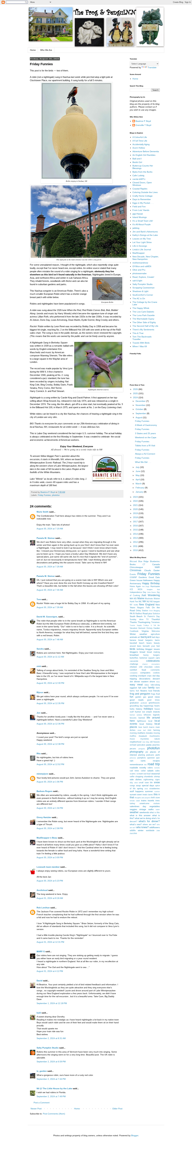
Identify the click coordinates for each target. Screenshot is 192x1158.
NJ (148, 601)
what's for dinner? (149, 821)
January (140, 492)
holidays (148, 708)
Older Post (117, 1108)
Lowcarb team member (48, 867)
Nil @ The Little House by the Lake (54, 1088)
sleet (136, 783)
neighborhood (135, 742)
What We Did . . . (143, 462)
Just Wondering (150, 595)
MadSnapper (138, 253)
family (151, 687)
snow (157, 782)
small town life (146, 783)
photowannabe (139, 273)
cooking (133, 675)
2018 (135, 517)
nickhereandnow (140, 263)
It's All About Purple (141, 224)
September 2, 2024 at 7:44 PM (51, 1079)
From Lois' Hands (140, 210)
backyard (146, 637)
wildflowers (154, 827)
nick (39, 666)
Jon (38, 713)
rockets (157, 768)
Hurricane (155, 586)
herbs (132, 709)
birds (132, 649)
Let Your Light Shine (142, 242)
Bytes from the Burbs (142, 172)
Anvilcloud (42, 890)
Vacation (133, 628)
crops (149, 676)
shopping (139, 777)
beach (141, 643)
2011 (135, 546)
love (140, 727)
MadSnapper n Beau (47, 838)
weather (134, 812)
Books (133, 564)
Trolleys (146, 625)
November (141, 405)
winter (141, 830)
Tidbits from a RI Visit (145, 445)
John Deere (151, 592)
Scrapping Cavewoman (143, 287)
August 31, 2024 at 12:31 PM (50, 942)
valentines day (138, 806)
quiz (158, 758)
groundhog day (136, 706)
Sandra (40, 649)
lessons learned (137, 718)
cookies (156, 673)
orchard (133, 745)
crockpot (142, 675)
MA (131, 598)
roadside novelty (138, 767)
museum (143, 736)
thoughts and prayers (142, 798)
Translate (152, 67)
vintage (142, 809)
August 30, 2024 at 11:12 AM (50, 657)
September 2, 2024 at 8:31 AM (51, 1038)
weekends (144, 812)
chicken (133, 667)
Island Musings (139, 217)
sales (157, 771)
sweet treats (142, 795)
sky (131, 783)
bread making (153, 652)
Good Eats (154, 577)
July (138, 467)
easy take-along (152, 685)
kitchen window (136, 715)
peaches (156, 745)
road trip (154, 764)
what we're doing (143, 818)
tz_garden (42, 1071)
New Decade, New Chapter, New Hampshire (145, 257)
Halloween (148, 580)
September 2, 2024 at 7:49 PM (51, 1096)
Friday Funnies (44, 495)
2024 (135, 397)
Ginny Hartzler (44, 817)
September (141, 413)
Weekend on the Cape (145, 437)
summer (149, 791)
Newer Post (36, 1108)
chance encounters (151, 664)
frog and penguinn (140, 693)
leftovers (147, 715)
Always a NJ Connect (145, 454)
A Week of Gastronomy (146, 425)
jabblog (135, 228)
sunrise (157, 791)
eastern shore (148, 681)
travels (151, 800)
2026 (135, 389)
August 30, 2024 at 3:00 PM (50, 857)
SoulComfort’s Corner (142, 295)
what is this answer (140, 815)
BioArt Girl (137, 162)
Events (133, 574)
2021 (135, 505)
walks (151, 809)
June (138, 471)
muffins (133, 736)
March (139, 483)
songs (132, 786)
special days (148, 785)
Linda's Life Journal (141, 249)
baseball (133, 643)
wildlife (133, 830)
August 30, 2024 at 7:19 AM (50, 528)
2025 (135, 393)
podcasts (150, 755)
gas (144, 697)
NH (144, 601)
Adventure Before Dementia (145, 151)
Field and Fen (139, 206)
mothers (141, 733)
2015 (135, 529)
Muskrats (149, 599)
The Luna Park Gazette (143, 315)
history (139, 709)
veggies (133, 809)
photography (137, 751)
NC (140, 601)
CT (144, 564)
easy (158, 682)
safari (143, 771)
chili (140, 667)
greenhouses (154, 703)
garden (138, 697)
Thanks (133, 622)
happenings (148, 706)
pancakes (141, 745)
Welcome (156, 631)
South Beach (136, 616)
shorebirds (148, 777)
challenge (134, 664)
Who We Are (46, 50)
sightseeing (148, 780)
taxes (150, 795)
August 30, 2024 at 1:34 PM (50, 808)
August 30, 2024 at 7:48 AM (50, 639)
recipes (156, 760)
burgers (156, 655)
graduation (134, 703)
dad (154, 676)
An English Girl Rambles (143, 155)
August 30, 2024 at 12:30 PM (50, 683)
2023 (135, 497)
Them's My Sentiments (143, 329)
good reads (137, 700)
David (39, 980)
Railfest (138, 614)
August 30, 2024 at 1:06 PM (50, 782)
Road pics (147, 613)
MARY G (41, 951)
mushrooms (155, 736)
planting (141, 755)
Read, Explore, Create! (143, 277)
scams (133, 774)
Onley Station (142, 611)
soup (138, 785)
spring (140, 788)
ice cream (147, 712)
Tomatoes (155, 622)
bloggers (134, 652)
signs (157, 780)
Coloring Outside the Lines (145, 192)
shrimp (157, 777)
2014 (135, 534)
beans (149, 643)
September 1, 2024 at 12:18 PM (52, 1003)
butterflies (134, 658)
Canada (156, 564)
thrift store (155, 798)
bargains (149, 640)
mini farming (154, 730)
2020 (135, 509)
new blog (145, 742)
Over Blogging (154, 611)
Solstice (156, 614)
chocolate (148, 667)
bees (139, 646)
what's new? (136, 824)
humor (138, 712)
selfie (132, 777)
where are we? (149, 824)
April (138, 479)
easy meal (136, 684)
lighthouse (141, 721)
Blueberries (155, 561)
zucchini (133, 833)
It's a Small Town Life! (142, 221)
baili (39, 1013)
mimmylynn (42, 774)
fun (131, 696)
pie (147, 752)
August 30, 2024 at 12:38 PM (50, 744)
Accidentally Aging (141, 144)
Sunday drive (136, 619)
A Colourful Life (139, 137)
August (139, 417)
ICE (131, 589)
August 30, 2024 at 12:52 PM (50, 764)
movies (149, 733)
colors (157, 667)
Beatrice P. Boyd (143, 121)
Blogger (134, 1135)
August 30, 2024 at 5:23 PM (50, 881)
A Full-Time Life (139, 141)
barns (157, 640)
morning (133, 733)
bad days (156, 637)
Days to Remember (141, 199)
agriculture (155, 634)
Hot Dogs (146, 586)
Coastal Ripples (139, 188)
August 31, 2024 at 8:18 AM (50, 898)
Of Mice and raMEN (141, 266)
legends (156, 715)
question (151, 758)
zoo (158, 830)
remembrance (136, 764)
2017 (135, 521)
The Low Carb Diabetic (143, 311)
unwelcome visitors (150, 803)
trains (143, 800)
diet (131, 682)
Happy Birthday (151, 583)
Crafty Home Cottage (142, 196)
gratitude (144, 703)
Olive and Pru (138, 270)
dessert (156, 678)
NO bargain (155, 602)
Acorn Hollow (138, 148)
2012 (135, 542)
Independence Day (138, 592)
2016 (135, 525)
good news (154, 697)
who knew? (142, 827)
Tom (39, 599)
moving (156, 733)
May (138, 475)
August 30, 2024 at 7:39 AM (50, 607)
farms (132, 691)
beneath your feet (151, 646)
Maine (140, 598)
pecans (133, 749)
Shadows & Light (140, 291)
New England (146, 604)
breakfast (134, 655)
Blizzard (133, 561)
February (140, 487)
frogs (153, 694)
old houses (155, 742)
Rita (39, 753)
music (132, 739)
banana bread (136, 640)
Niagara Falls (143, 608)
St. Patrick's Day (152, 616)
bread (142, 652)
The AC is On (138, 298)
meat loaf (142, 730)
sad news (134, 771)
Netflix (136, 605)
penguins (141, 749)
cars (158, 658)
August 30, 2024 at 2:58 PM (50, 828)
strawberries (154, 789)
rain (131, 760)
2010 (135, 550)
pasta (149, 745)
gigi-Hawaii (137, 214)
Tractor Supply (136, 625)
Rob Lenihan (43, 907)
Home (33, 50)
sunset (133, 794)
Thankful (156, 619)
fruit (158, 694)
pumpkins (141, 758)
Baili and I (137, 158)
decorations (144, 678)
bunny (146, 655)
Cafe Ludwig (138, 175)
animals (133, 637)
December (141, 401)
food (150, 691)
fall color (142, 687)
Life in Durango (139, 246)
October (140, 409)
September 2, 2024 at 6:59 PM (51, 1061)
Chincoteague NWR (145, 567)
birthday (140, 649)
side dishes (136, 779)
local (150, 721)
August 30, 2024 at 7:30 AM (50, 590)
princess (133, 758)
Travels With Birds (141, 343)
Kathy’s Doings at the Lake (145, 235)
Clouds (147, 570)
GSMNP (133, 577)
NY (131, 605)
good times (153, 700)
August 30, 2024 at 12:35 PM (50, 703)
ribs (145, 764)
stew (146, 789)
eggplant (133, 688)
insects (156, 712)
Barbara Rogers (44, 791)
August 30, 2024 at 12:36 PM (50, 724)
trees (157, 801)
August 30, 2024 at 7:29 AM (50, 566)
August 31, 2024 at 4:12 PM (50, 971)
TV (147, 619)
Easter (157, 570)
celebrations (153, 660)
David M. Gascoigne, (47, 616)
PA (131, 613)
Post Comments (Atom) (54, 1113)
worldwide (150, 830)
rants (143, 760)
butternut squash (147, 658)
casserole (134, 661)
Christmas (135, 570)
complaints (134, 673)
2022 (135, 501)
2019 (135, 513)
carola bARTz (138, 179)
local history (146, 724)
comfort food (138, 670)
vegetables (154, 806)
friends (156, 690)
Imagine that (153, 589)
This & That (137, 333)
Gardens (143, 577)
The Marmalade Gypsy (143, 319)
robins (150, 768)
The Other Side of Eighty (144, 322)
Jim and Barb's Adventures (145, 231)
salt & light (137, 280)
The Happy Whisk (140, 308)
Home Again (135, 586)
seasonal (155, 773)
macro (151, 727)
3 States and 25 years (145, 433)
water (158, 809)
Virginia (145, 631)
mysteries (144, 739)
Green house (136, 580)
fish (137, 691)
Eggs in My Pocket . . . (143, 203)
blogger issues (152, 649)
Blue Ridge (143, 561)
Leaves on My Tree (141, 238)
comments (155, 670)
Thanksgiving (144, 622)
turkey (132, 803)
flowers (143, 690)
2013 (135, 538)
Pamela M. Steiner (46, 538)
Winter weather (138, 634)
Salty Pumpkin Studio (48, 1048)
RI (134, 614)
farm (158, 688)
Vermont (141, 628)
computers (145, 672)
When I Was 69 (139, 346)
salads (150, 770)
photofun (56, 495)
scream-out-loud (143, 774)
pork (158, 755)
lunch (145, 727)
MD (135, 599)
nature (157, 739)
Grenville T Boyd (143, 125)
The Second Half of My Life (145, 326)
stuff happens (137, 791)
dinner (137, 681)
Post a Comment (42, 1102)
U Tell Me (155, 625)
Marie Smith (43, 512)
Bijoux (40, 692)
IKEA (140, 589)
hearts (157, 706)
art (139, 637)
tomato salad (135, 801)
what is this (155, 812)
